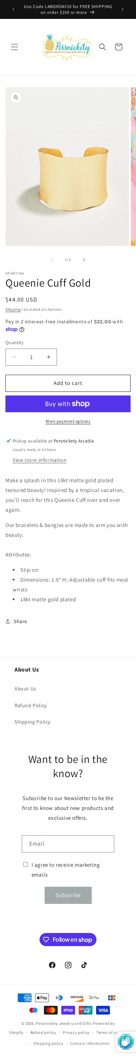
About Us (25, 688)
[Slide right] (84, 260)
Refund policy (43, 1032)
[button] (14, 47)
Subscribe (68, 894)
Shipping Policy (32, 722)
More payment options (68, 421)
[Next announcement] (123, 9)
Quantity (14, 342)
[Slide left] (52, 260)
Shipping (13, 309)
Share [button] (20, 621)
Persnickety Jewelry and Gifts (64, 1023)
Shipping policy (48, 1043)
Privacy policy (76, 1032)
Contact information (89, 1043)
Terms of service (111, 1032)
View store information (39, 460)
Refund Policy (31, 705)
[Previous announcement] (13, 9)
